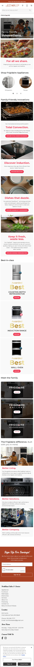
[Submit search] (30, 10)
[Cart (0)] (31, 5)
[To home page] (12, 5)
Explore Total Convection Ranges (17, 136)
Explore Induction (16, 171)
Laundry (25, 90)
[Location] (23, 5)
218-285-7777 (10, 618)
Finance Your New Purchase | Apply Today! (17, 1)
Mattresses (5, 594)
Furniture (5, 592)
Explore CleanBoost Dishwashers (17, 210)
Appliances (5, 590)
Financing (5, 602)
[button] (2, 5)
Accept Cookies (24, 664)
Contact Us (5, 604)
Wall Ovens (8, 90)
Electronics (5, 596)
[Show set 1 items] (17, 93)
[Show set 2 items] (20, 93)
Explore (16, 297)
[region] (17, 656)
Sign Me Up (17, 574)
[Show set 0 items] (13, 93)
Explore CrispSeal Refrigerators (17, 253)
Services (4, 598)
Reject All (9, 664)
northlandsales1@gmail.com (14, 620)
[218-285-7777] (27, 5)
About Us (5, 600)
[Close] (31, 647)
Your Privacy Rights (17, 659)
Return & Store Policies (9, 606)
